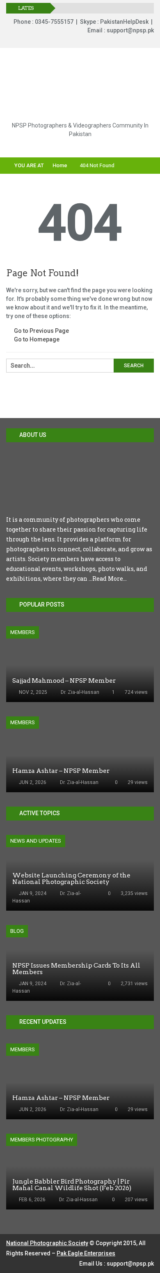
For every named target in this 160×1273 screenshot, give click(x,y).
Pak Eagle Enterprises (86, 1253)
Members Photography (41, 1140)
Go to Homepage (36, 339)
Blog (17, 931)
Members (22, 632)
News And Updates (35, 841)
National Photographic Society (47, 1243)
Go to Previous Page (41, 330)
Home (59, 165)
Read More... (109, 578)
